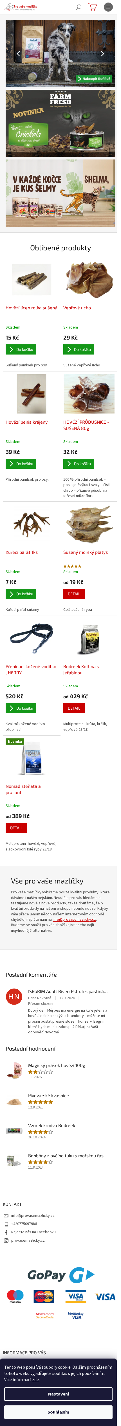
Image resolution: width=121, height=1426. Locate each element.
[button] (14, 53)
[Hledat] (78, 7)
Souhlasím (58, 1412)
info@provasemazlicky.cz (74, 919)
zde (35, 1380)
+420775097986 (24, 1224)
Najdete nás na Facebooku (33, 1232)
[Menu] (108, 7)
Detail (74, 593)
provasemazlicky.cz (28, 1240)
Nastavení (58, 1394)
